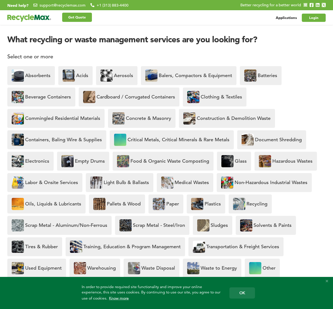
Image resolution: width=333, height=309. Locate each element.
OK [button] (242, 293)
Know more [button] (119, 298)
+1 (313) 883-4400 (112, 5)
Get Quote (77, 17)
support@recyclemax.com (62, 5)
